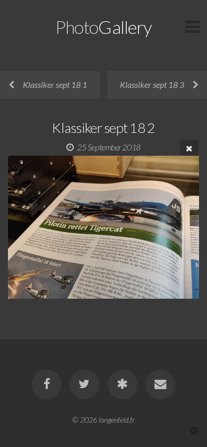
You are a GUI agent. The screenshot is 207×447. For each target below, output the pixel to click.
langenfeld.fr (117, 419)
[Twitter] (84, 384)
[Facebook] (47, 384)
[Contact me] (160, 384)
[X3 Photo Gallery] (122, 384)
